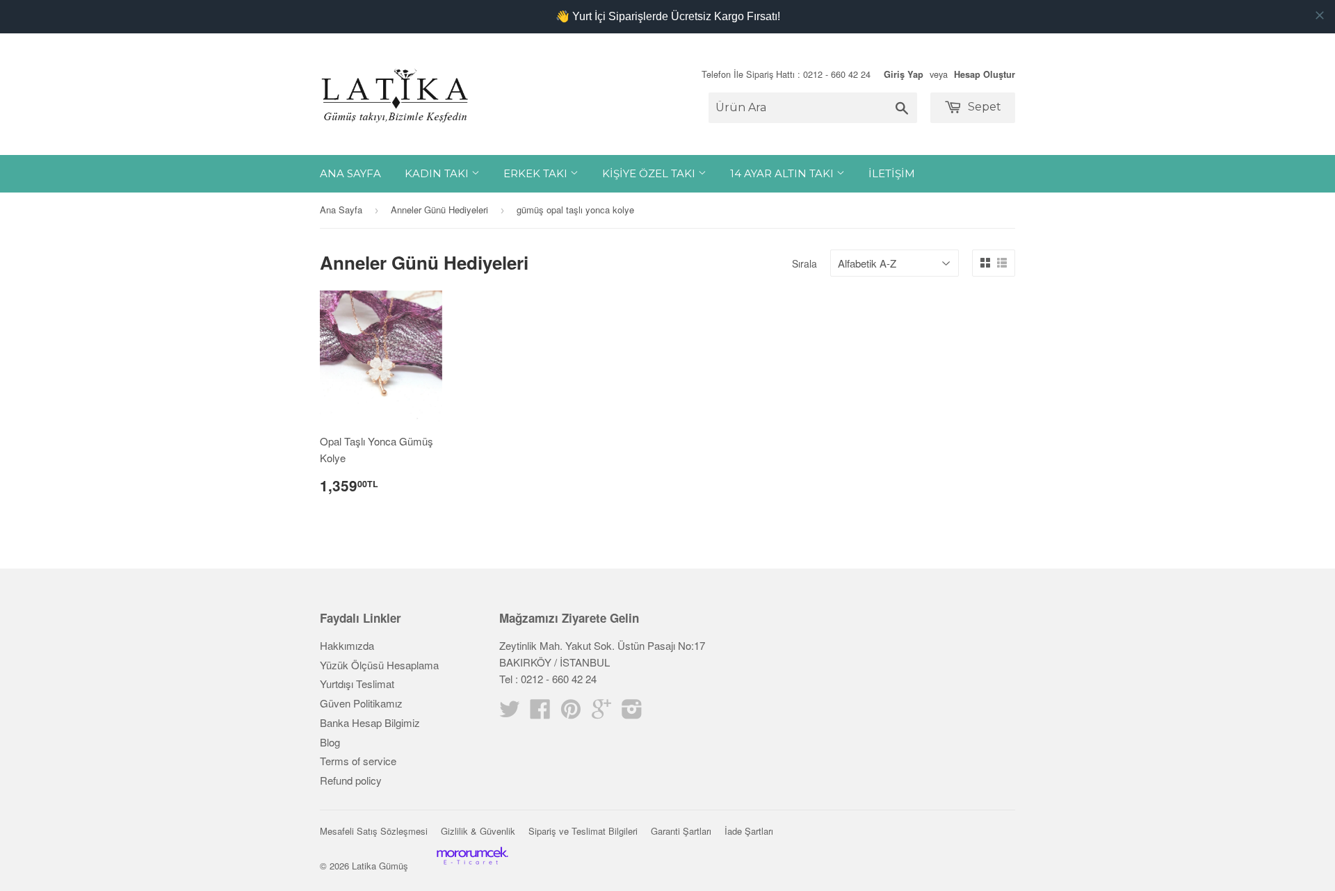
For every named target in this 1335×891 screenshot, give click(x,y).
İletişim (891, 173)
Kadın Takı (438, 173)
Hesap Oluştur (984, 74)
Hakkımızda (347, 645)
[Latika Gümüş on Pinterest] (570, 712)
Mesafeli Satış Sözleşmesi (374, 830)
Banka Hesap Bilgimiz (370, 722)
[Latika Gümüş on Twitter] (509, 712)
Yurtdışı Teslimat (357, 683)
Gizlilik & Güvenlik (478, 830)
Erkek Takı (536, 173)
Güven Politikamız (361, 703)
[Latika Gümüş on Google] (601, 712)
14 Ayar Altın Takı (783, 173)
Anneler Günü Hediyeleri (439, 209)
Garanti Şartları (681, 830)
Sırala (804, 263)
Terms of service (358, 760)
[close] (1319, 15)
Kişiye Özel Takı (650, 173)
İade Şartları (749, 830)
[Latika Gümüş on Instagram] (632, 712)
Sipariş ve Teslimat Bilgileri (583, 830)
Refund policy (351, 780)
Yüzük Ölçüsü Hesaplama (379, 664)
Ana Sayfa (350, 173)
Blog (330, 742)
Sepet (983, 106)
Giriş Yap (903, 74)
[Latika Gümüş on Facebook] (540, 712)
